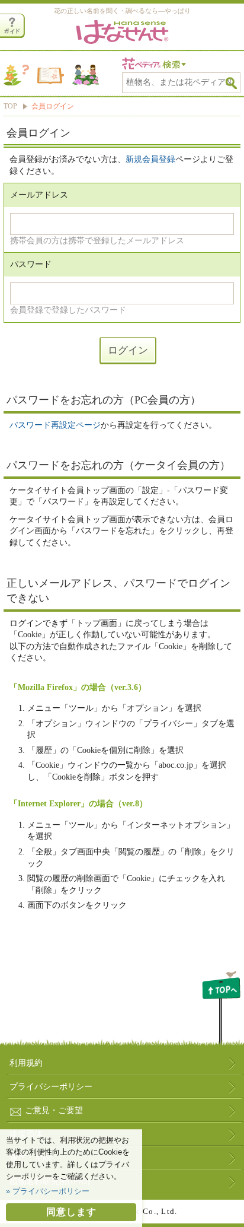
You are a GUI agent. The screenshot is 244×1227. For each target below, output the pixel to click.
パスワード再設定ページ (55, 425)
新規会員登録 (150, 159)
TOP (10, 106)
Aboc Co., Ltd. (149, 1211)
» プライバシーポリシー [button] (47, 1191)
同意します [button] (71, 1212)
